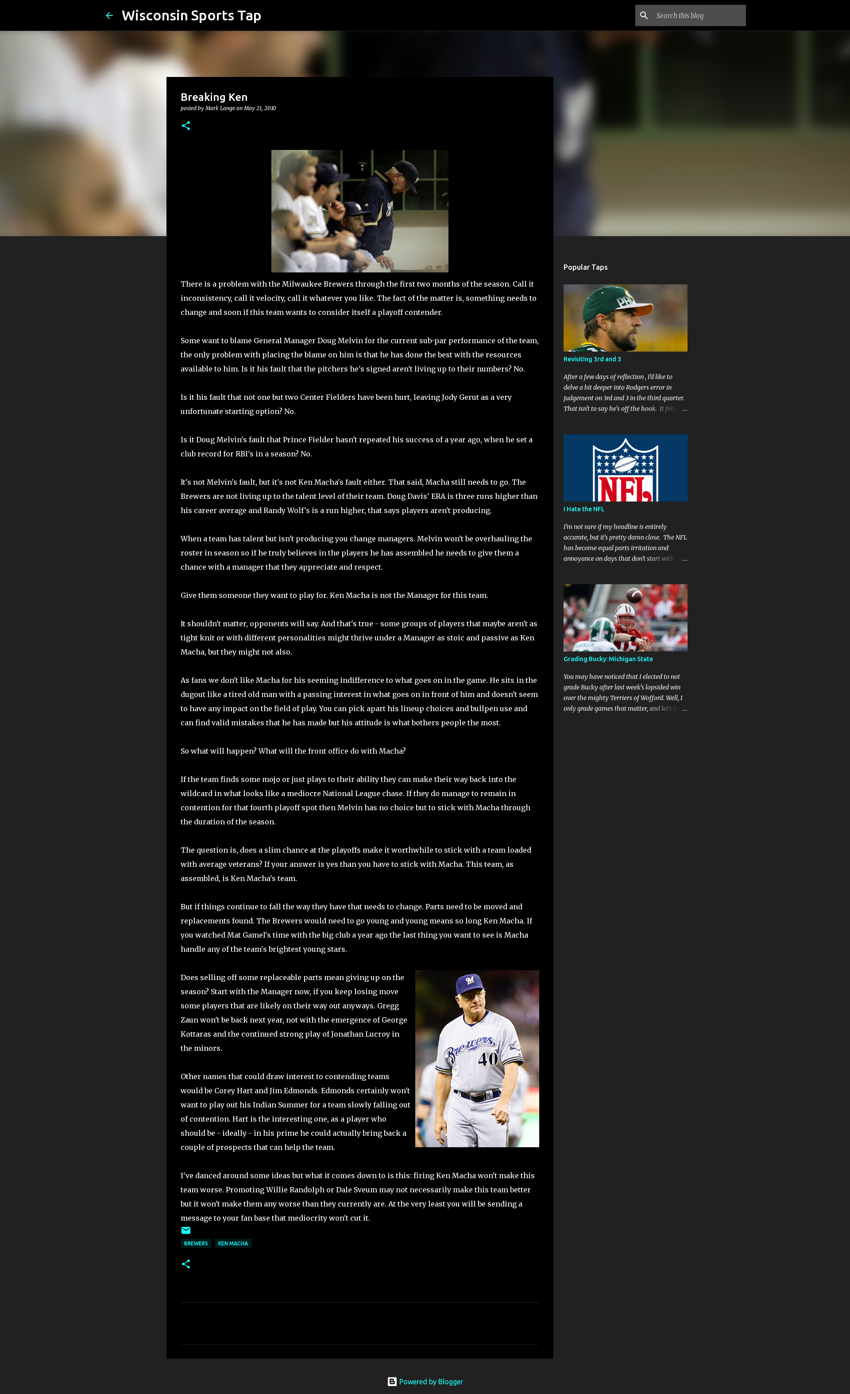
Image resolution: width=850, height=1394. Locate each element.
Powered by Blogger (430, 1382)
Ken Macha (233, 1243)
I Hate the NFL (584, 509)
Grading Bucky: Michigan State (608, 659)
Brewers (196, 1243)
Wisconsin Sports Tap (192, 15)
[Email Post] (186, 1234)
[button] (186, 126)
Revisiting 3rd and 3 (592, 359)
